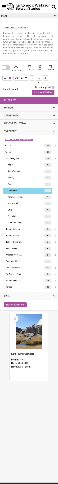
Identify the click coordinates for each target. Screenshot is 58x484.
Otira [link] (10, 210)
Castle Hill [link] (12, 190)
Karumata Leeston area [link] (14, 229)
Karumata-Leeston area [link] (14, 235)
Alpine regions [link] (12, 158)
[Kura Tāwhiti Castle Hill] (29, 331)
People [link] (8, 145)
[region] (29, 203)
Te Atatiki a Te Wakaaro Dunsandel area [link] (14, 274)
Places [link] (8, 152)
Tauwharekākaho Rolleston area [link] (14, 268)
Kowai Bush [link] (13, 203)
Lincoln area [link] (11, 248)
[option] (29, 146)
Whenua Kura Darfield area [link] (14, 280)
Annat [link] (10, 165)
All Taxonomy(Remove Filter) (19, 140)
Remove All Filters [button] (43, 92)
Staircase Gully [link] (14, 223)
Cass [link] (10, 184)
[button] (29, 68)
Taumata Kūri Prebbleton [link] (14, 261)
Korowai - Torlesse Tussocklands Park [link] (16, 197)
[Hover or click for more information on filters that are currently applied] (53, 87)
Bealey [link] (11, 178)
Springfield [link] (12, 216)
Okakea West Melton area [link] (14, 255)
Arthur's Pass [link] (14, 171)
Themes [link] (8, 287)
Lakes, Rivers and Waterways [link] (14, 242)
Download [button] (16, 67)
